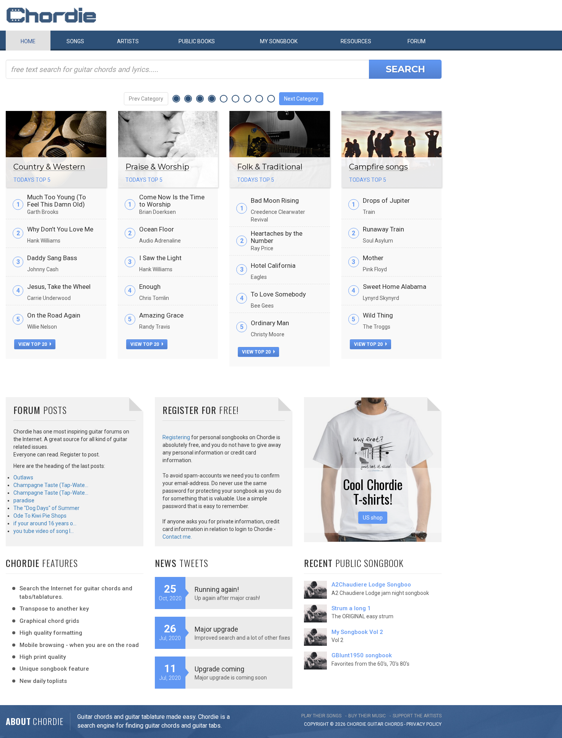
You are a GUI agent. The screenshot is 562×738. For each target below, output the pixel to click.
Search (405, 69)
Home (28, 41)
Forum (417, 41)
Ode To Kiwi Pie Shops (40, 516)
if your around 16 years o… (44, 523)
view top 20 (33, 344)
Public (197, 41)
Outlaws (23, 477)
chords (394, 724)
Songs (75, 41)
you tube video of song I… (43, 531)
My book (278, 41)
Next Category (301, 99)
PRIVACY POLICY (424, 724)
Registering (176, 437)
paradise (23, 500)
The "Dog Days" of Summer (46, 508)
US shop (373, 518)
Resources (356, 41)
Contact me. (177, 537)
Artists (128, 41)
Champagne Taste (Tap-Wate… (50, 485)
